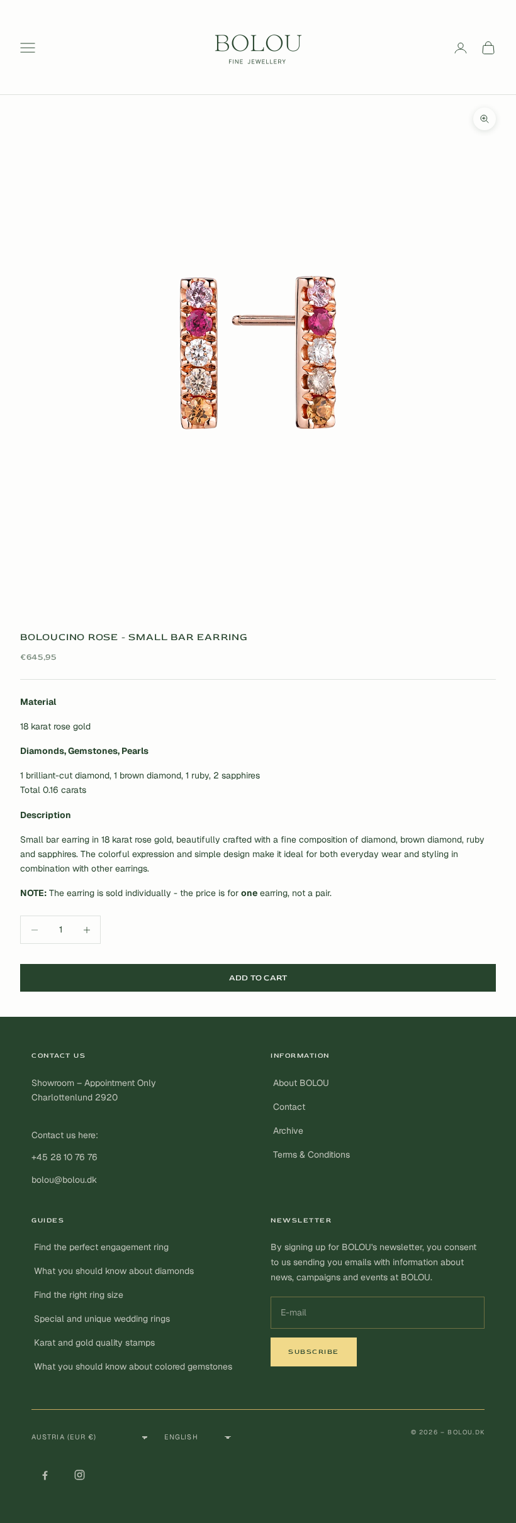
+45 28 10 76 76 (64, 1157)
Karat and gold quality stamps (94, 1342)
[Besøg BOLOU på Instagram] (79, 1475)
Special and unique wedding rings (102, 1318)
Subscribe (313, 1352)
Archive (288, 1130)
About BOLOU (301, 1082)
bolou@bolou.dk (64, 1179)
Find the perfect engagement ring (101, 1247)
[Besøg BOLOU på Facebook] (44, 1475)
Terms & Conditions (311, 1154)
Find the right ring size (78, 1294)
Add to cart (258, 978)
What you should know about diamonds (114, 1271)
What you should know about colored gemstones (133, 1366)
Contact (289, 1106)
